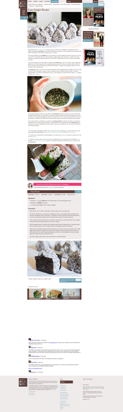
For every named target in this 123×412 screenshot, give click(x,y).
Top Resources (63, 387)
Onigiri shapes (47, 132)
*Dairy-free (47, 4)
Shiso (49, 279)
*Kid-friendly (75, 4)
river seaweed (36, 74)
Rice (42, 279)
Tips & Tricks (62, 402)
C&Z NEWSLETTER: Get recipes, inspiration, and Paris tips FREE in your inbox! (70, 280)
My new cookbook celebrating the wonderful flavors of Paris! (98, 10)
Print (79, 192)
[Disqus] (54, 319)
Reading (61, 407)
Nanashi (34, 136)
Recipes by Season (64, 397)
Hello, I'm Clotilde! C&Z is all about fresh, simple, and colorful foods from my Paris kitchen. (87, 22)
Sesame (46, 279)
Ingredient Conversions (64, 404)
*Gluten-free (65, 4)
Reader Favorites (63, 392)
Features (47, 1)
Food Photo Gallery (64, 398)
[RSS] (91, 1)
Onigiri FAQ (54, 132)
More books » (88, 40)
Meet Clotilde (62, 385)
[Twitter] (85, 1)
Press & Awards (32, 394)
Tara (78, 139)
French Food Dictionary (64, 405)
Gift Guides (55, 1)
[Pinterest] (87, 1)
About (30, 1)
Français (101, 1)
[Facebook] (83, 1)
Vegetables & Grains (35, 4)
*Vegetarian (38, 6)
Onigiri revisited (60, 132)
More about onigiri (71, 132)
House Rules (90, 388)
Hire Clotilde (31, 393)
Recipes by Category (64, 394)
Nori (39, 279)
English (96, 1)
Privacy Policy (85, 389)
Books (41, 1)
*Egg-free (56, 4)
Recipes (36, 1)
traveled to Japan (42, 49)
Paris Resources (63, 401)
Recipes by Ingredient (64, 395)
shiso (76, 72)
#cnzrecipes (50, 187)
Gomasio (35, 279)
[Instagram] (89, 1)
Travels (61, 408)
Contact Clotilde (32, 391)
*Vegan (30, 6)
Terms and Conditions (97, 388)
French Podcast (63, 390)
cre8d (88, 399)
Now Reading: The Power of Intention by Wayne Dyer (88, 35)
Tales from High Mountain (39, 140)
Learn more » (53, 389)
